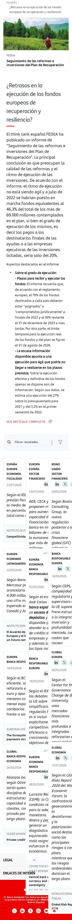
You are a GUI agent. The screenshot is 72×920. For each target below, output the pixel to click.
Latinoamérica (17, 563)
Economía (14, 474)
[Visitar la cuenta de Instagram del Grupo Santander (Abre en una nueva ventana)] (38, 910)
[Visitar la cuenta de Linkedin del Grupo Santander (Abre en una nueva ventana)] (22, 910)
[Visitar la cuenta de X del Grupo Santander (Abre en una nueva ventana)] (14, 910)
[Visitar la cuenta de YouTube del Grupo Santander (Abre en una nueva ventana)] (46, 910)
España (12, 464)
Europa (12, 469)
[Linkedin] (46, 484)
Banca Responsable (38, 571)
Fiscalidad (14, 478)
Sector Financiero (37, 476)
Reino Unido (56, 466)
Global (57, 652)
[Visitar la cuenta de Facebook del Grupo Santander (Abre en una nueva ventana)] (30, 910)
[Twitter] (65, 484)
